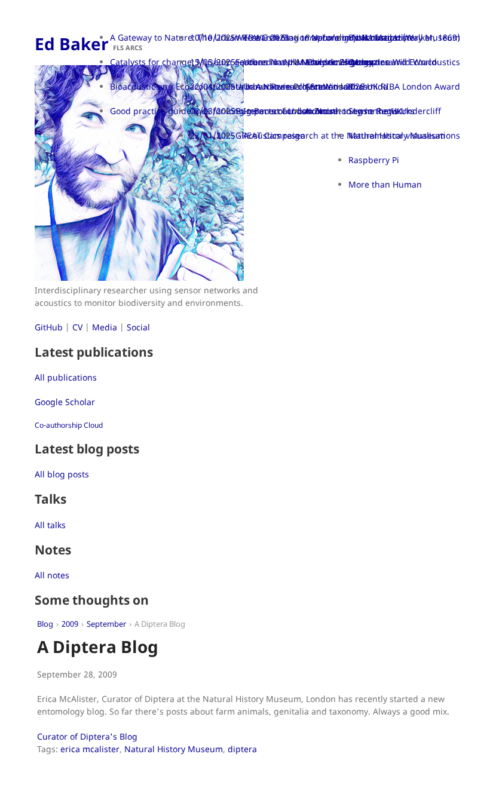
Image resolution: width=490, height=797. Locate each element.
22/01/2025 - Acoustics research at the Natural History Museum (317, 135)
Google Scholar (65, 401)
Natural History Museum (173, 749)
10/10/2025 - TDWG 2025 (239, 37)
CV (77, 327)
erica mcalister (90, 749)
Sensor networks (381, 111)
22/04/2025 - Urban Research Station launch (279, 86)
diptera (242, 749)
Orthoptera (370, 62)
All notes (52, 575)
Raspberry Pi (373, 159)
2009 (70, 624)
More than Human (385, 184)
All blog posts (62, 474)
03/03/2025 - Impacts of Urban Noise (264, 111)
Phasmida (368, 86)
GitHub (49, 327)
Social (138, 327)
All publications (66, 377)
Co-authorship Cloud (69, 425)
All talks (50, 525)
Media (104, 327)
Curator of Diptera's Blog (87, 736)
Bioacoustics (373, 37)
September (106, 624)
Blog (45, 624)
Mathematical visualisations (404, 135)
